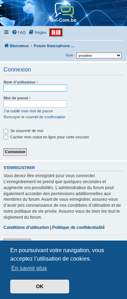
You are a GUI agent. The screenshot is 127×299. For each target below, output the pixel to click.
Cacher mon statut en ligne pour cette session (49, 137)
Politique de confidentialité (78, 227)
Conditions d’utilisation (26, 227)
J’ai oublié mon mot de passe (28, 111)
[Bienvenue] (63, 22)
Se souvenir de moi (26, 131)
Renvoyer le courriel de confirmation (34, 117)
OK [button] (39, 286)
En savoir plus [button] (29, 268)
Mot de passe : (17, 98)
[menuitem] (19, 32)
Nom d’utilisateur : (21, 82)
